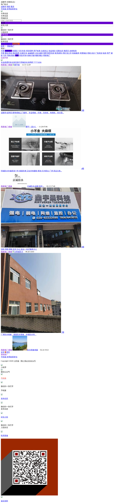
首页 (2, 44)
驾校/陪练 (11, 55)
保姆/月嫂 (31, 55)
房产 (108, 53)
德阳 (8, 7)
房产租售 (44, 44)
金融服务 (31, 53)
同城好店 (8, 44)
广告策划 (98, 53)
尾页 (8, 352)
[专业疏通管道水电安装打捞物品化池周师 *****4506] (2, 60)
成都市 (3, 7)
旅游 (104, 53)
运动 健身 (39, 53)
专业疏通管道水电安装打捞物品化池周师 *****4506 (21, 62)
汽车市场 (29, 44)
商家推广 (16, 44)
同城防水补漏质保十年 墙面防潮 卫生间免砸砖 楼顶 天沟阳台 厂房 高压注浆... (31, 171)
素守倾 (17, 65)
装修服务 (75, 53)
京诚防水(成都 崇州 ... (35, 186)
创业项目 (59, 44)
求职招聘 (37, 44)
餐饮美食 (8, 53)
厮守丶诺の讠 (31, 127)
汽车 (5, 55)
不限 (2, 51)
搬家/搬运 (39, 55)
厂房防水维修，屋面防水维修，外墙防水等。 (19, 335)
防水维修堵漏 (32, 350)
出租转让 (52, 44)
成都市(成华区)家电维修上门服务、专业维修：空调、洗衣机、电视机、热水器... (32, 113)
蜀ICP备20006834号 (28, 361)
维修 (17, 55)
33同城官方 (18, 252)
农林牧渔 (73, 51)
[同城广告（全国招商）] (2, 11)
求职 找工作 (67, 53)
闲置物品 (83, 53)
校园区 (22, 44)
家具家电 (58, 53)
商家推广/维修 (6, 65)
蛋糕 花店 (91, 53)
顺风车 (66, 51)
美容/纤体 (23, 55)
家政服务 (16, 53)
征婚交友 (23, 53)
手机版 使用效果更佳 (9, 9)
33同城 (16, 361)
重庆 (12, 7)
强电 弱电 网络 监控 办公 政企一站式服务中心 (19, 249)
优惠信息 (59, 51)
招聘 (45, 53)
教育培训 (50, 53)
